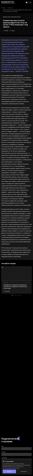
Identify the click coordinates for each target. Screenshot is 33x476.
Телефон (3, 452)
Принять (9, 471)
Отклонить (24, 471)
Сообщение (4, 457)
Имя (2, 446)
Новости (10, 8)
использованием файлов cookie (11, 468)
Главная (3, 8)
